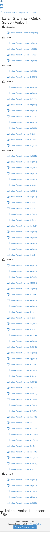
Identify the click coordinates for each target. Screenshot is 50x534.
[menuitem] (1, 5)
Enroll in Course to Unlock (25, 527)
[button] (1, 2)
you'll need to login (35, 524)
